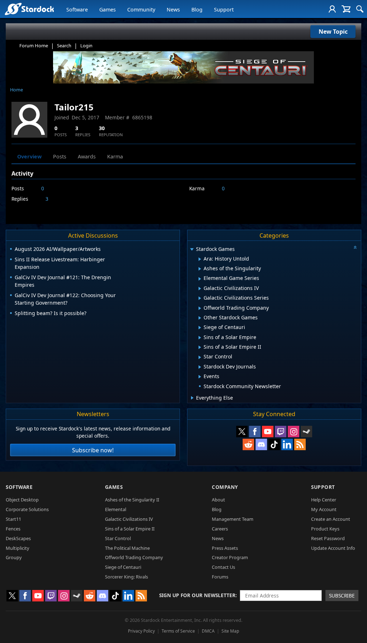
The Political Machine (127, 548)
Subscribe (342, 595)
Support (224, 9)
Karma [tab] (115, 156)
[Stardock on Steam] (306, 431)
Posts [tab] (59, 156)
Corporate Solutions (27, 509)
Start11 (13, 519)
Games (107, 9)
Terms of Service (178, 631)
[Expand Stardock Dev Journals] (200, 367)
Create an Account (330, 519)
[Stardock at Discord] (261, 444)
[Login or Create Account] (332, 9)
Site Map (230, 631)
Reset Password (328, 538)
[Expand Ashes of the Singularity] (200, 269)
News (173, 9)
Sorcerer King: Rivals (126, 576)
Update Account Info (333, 548)
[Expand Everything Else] (192, 398)
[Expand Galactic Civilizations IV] (200, 288)
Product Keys (325, 528)
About (218, 499)
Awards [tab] (87, 156)
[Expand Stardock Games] (192, 249)
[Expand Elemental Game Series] (200, 279)
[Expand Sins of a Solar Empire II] (200, 347)
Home (16, 89)
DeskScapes (18, 538)
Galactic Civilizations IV (129, 519)
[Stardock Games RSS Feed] (300, 444)
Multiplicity (17, 548)
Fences (13, 528)
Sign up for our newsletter (197, 595)
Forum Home (33, 45)
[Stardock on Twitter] (241, 431)
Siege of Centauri (123, 567)
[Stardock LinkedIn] (287, 444)
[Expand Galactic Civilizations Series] (200, 298)
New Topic (333, 31)
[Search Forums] (359, 9)
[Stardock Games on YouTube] (267, 431)
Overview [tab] (29, 156)
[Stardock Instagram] (293, 431)
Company (225, 487)
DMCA (208, 631)
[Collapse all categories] (355, 247)
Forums (220, 576)
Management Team (232, 519)
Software (77, 9)
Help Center (323, 499)
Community (141, 9)
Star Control (118, 538)
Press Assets (225, 548)
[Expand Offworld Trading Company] (200, 308)
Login (86, 45)
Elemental (115, 509)
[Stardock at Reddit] (248, 444)
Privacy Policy (141, 631)
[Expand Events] (200, 376)
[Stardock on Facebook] (254, 431)
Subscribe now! (93, 450)
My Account (324, 509)
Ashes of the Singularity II (132, 499)
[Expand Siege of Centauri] (200, 327)
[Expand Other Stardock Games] (200, 318)
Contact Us (223, 567)
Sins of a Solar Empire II (129, 528)
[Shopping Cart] (346, 9)
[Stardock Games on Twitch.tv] (280, 431)
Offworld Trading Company (134, 557)
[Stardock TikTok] (274, 444)
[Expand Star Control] (200, 357)
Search (64, 45)
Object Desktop (22, 499)
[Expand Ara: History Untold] (200, 259)
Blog (196, 9)
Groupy (14, 557)
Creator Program (230, 557)
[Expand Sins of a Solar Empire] (200, 337)
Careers (220, 528)
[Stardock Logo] (29, 9)
